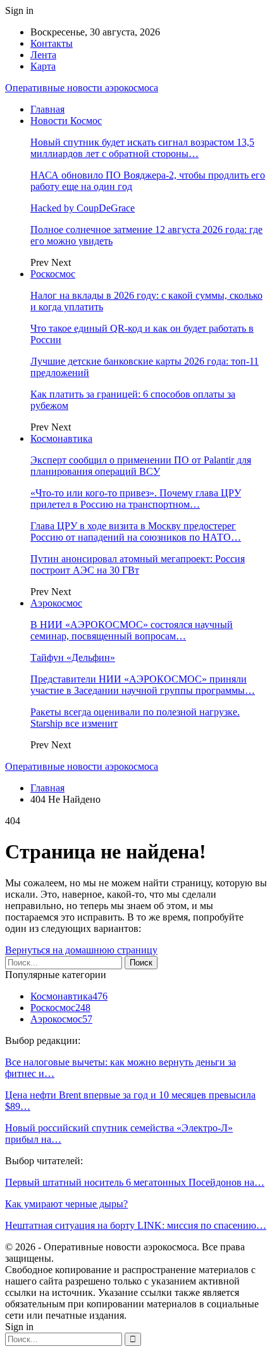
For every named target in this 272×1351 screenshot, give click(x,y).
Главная (47, 109)
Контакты (51, 43)
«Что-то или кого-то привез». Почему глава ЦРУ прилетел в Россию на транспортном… (135, 498)
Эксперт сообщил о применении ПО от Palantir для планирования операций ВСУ (140, 466)
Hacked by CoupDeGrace (82, 208)
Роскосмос (52, 273)
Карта (43, 66)
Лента (43, 54)
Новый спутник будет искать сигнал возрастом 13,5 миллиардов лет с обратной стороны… (142, 148)
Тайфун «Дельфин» (72, 657)
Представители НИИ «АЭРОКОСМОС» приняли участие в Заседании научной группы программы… (142, 685)
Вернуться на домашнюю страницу (81, 950)
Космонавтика (61, 438)
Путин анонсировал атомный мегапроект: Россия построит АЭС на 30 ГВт (137, 564)
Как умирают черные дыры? (66, 1203)
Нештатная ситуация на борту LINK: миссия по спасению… (135, 1225)
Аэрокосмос (56, 603)
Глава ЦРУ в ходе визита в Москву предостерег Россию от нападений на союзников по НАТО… (135, 531)
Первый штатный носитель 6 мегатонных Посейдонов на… (134, 1182)
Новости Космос (66, 120)
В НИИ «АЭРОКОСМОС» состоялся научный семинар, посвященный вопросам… (131, 630)
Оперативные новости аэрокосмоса (81, 87)
